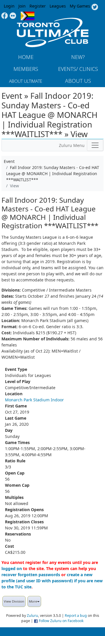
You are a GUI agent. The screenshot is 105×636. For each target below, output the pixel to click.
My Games (80, 6)
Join (22, 6)
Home (26, 56)
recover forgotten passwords (30, 574)
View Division (14, 601)
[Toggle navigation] (95, 145)
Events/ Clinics (78, 68)
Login (9, 6)
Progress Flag (27, 16)
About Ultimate (25, 81)
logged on (11, 568)
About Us (78, 80)
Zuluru (32, 615)
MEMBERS (25, 68)
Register (37, 6)
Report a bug (76, 615)
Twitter (95, 7)
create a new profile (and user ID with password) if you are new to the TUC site (52, 581)
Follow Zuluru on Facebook (61, 620)
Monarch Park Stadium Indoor (34, 400)
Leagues (58, 6)
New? (78, 56)
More (33, 601)
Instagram (13, 16)
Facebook (4, 16)
